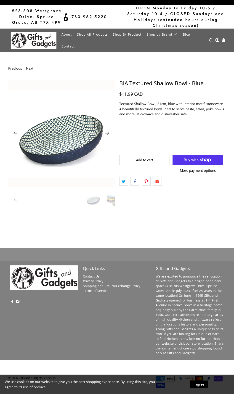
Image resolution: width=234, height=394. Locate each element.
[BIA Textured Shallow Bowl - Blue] (61, 133)
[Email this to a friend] (157, 181)
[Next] (107, 133)
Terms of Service (95, 290)
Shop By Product (127, 34)
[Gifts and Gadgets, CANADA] (33, 40)
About (66, 34)
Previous (15, 68)
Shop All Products (92, 34)
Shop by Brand (159, 34)
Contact (68, 46)
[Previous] (16, 133)
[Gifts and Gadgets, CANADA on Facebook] (66, 15)
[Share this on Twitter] (123, 181)
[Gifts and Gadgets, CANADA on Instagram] (66, 19)
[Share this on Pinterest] (146, 181)
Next (29, 68)
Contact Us (91, 276)
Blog (186, 34)
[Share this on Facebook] (134, 181)
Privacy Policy (93, 281)
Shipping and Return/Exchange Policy (111, 286)
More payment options (198, 170)
